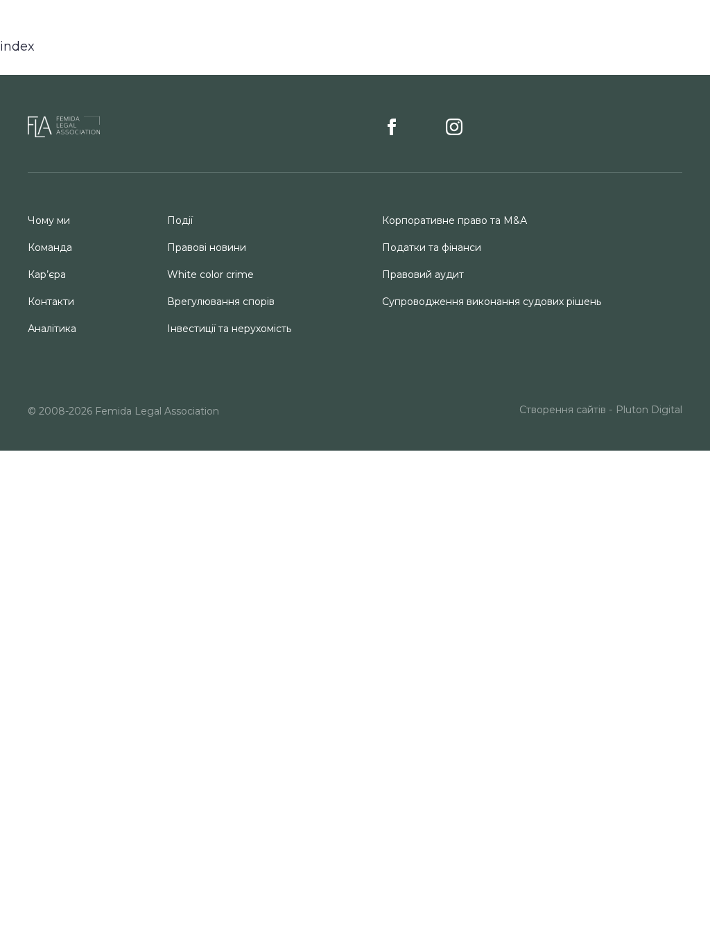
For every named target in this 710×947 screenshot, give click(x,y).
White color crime (210, 274)
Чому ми (49, 220)
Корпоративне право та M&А (454, 220)
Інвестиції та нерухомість (229, 328)
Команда (50, 247)
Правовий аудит (423, 274)
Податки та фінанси (431, 247)
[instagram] (454, 127)
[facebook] (396, 127)
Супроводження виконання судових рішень (491, 301)
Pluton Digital (649, 409)
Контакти (51, 301)
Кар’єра (47, 274)
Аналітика (52, 328)
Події (180, 220)
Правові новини (206, 247)
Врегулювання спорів (221, 301)
